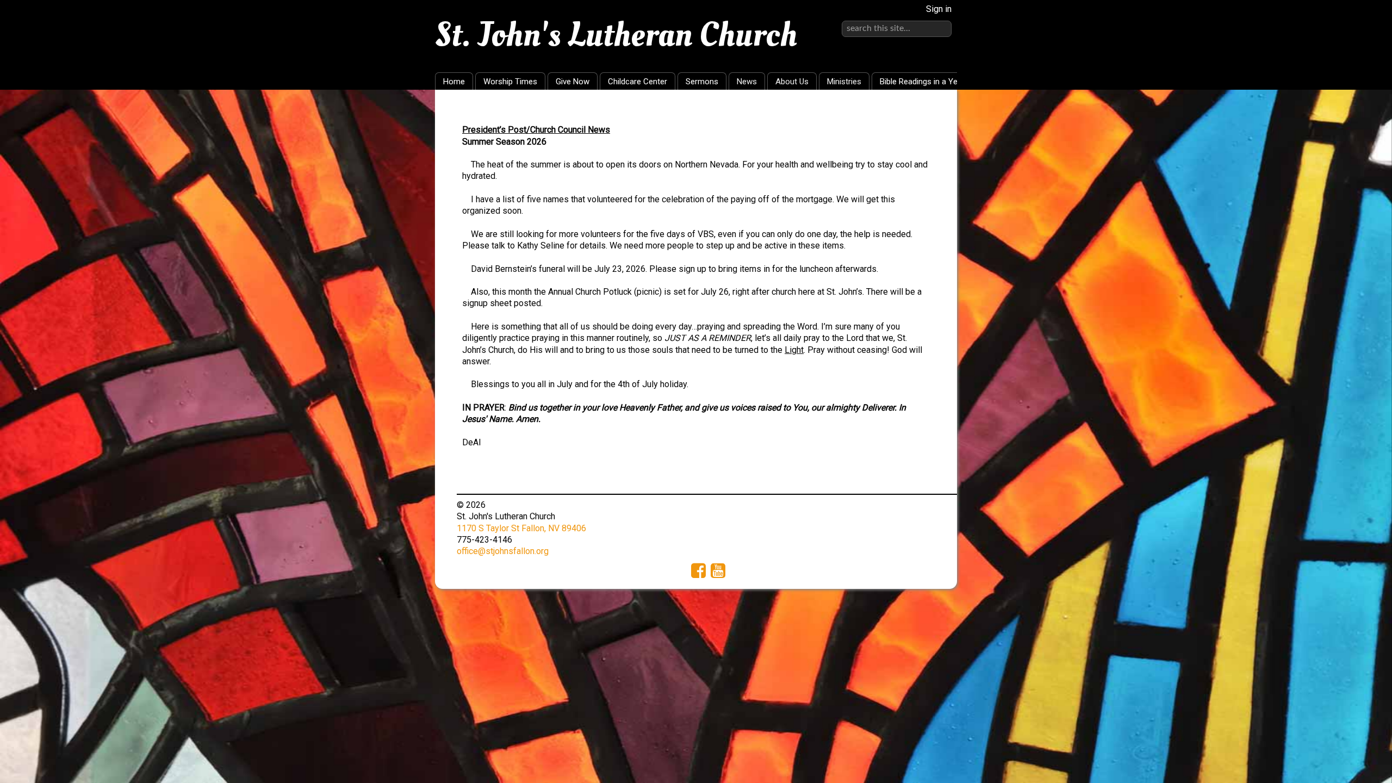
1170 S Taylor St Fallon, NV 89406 (521, 528)
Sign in (939, 9)
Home (454, 81)
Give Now (572, 81)
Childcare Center (637, 81)
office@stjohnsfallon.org (503, 551)
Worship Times (510, 81)
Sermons (702, 81)
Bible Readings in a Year (922, 81)
